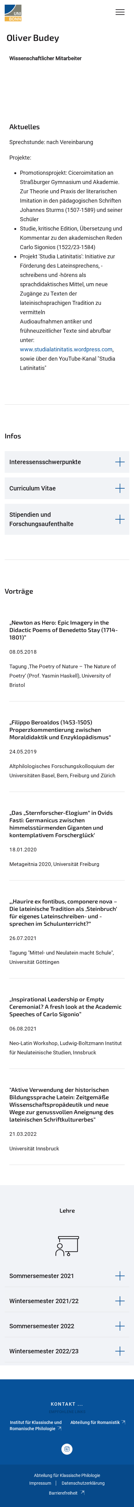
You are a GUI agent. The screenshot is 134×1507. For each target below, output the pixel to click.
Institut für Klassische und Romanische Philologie (36, 1425)
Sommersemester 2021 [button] (41, 1276)
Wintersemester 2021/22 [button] (44, 1301)
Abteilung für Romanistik (95, 1422)
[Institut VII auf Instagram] (67, 1449)
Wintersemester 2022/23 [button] (44, 1351)
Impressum (40, 1483)
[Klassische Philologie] (13, 13)
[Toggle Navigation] (120, 12)
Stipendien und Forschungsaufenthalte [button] (41, 519)
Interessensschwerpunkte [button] (45, 462)
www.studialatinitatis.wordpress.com (66, 349)
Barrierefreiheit (63, 1493)
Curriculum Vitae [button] (32, 488)
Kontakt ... (67, 1404)
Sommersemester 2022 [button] (41, 1326)
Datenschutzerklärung (83, 1483)
